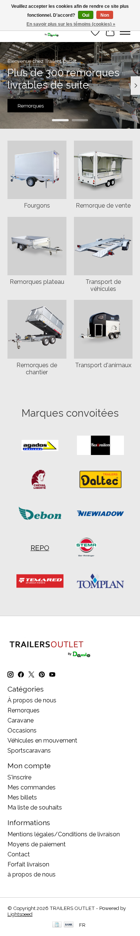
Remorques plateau (37, 281)
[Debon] (40, 514)
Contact (18, 854)
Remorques (31, 106)
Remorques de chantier (36, 369)
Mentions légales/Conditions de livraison (63, 834)
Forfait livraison (28, 864)
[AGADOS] (40, 446)
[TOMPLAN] (100, 581)
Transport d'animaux (103, 365)
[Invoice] (57, 925)
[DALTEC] (100, 480)
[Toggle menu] (125, 31)
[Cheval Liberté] (40, 480)
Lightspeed (19, 914)
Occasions (22, 730)
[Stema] (86, 547)
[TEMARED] (40, 581)
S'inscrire (19, 777)
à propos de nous (31, 874)
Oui (85, 15)
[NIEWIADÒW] (100, 514)
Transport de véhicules (103, 285)
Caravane (20, 720)
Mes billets (22, 797)
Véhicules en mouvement (42, 740)
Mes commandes (31, 787)
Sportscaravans (29, 750)
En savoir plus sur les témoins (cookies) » (71, 24)
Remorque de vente (103, 205)
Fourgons (37, 205)
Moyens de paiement (36, 844)
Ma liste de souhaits (34, 807)
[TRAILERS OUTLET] (35, 31)
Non (104, 15)
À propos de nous (31, 700)
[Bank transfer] (69, 925)
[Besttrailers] (100, 446)
